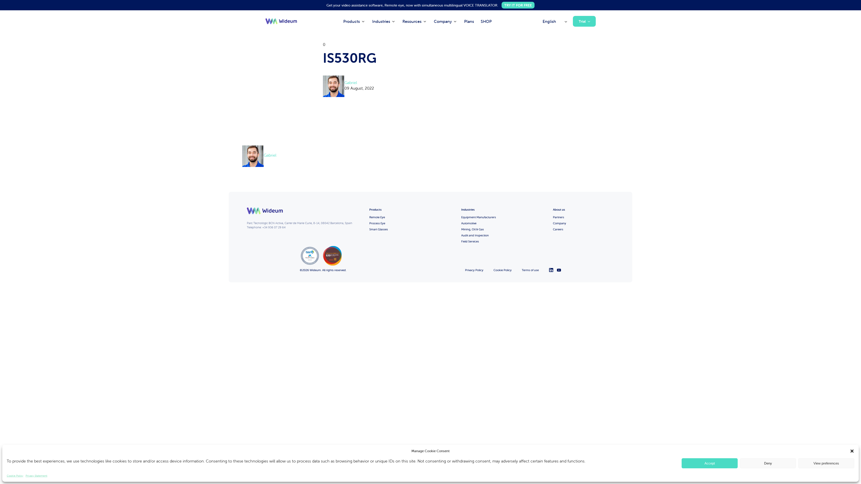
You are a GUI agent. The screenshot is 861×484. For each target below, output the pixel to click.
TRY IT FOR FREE (518, 5)
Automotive (468, 223)
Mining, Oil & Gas (472, 229)
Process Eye (377, 223)
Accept (709, 463)
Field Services (470, 241)
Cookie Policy (15, 475)
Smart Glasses (378, 229)
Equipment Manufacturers (478, 217)
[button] (852, 451)
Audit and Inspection (475, 235)
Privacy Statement (36, 475)
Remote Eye (377, 217)
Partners (558, 217)
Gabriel (350, 82)
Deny (768, 463)
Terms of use (530, 270)
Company (559, 223)
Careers (558, 229)
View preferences (826, 463)
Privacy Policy (474, 270)
